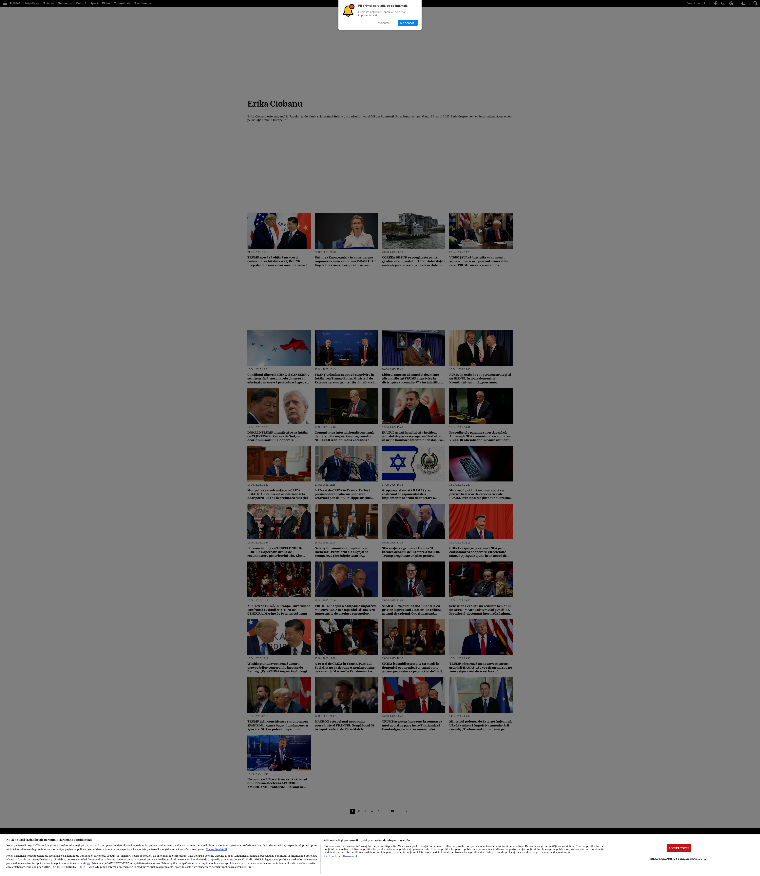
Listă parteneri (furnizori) (340, 856)
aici (88, 863)
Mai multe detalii (216, 849)
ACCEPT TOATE (679, 848)
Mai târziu (384, 23)
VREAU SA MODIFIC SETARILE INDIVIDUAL (677, 858)
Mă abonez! (407, 23)
